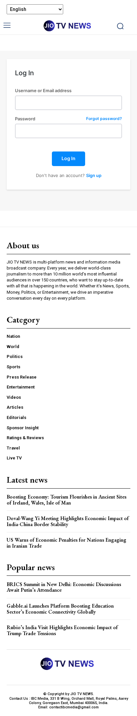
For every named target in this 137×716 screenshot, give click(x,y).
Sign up (93, 175)
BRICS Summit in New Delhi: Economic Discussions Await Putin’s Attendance (64, 587)
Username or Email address (43, 91)
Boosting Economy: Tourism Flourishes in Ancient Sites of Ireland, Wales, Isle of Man (66, 499)
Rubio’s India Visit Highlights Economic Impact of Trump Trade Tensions (62, 630)
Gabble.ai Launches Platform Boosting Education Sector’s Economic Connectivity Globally (60, 608)
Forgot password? (104, 119)
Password (68, 119)
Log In (68, 158)
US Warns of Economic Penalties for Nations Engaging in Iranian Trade (66, 542)
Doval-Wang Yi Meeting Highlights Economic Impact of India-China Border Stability (68, 521)
